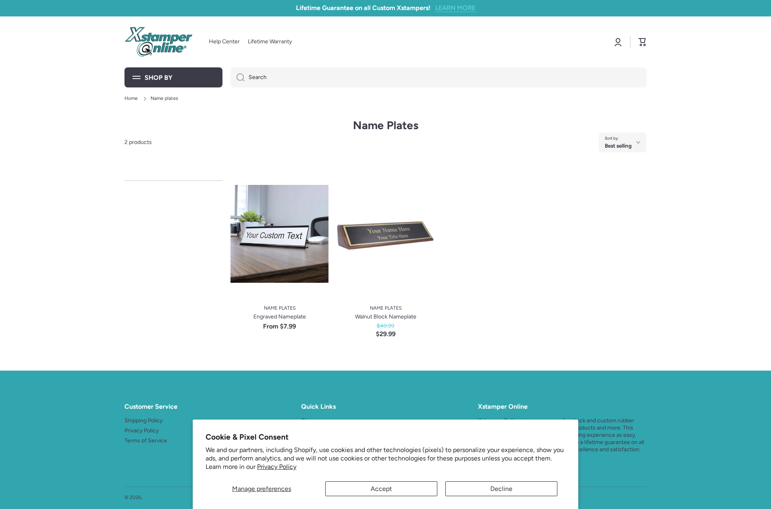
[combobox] (438, 77)
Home (131, 98)
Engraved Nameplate (279, 316)
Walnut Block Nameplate (385, 316)
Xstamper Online (162, 497)
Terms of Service (145, 440)
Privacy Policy (276, 466)
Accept (381, 489)
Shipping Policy (143, 420)
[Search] (237, 77)
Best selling (618, 145)
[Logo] (158, 41)
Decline (501, 489)
